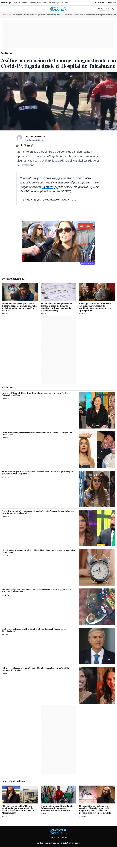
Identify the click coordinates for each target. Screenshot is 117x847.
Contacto (55, 837)
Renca (24, 2)
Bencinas (65, 2)
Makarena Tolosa (35, 2)
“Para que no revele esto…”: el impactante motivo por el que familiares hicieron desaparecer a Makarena (57, 15)
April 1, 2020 (70, 199)
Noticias (6, 52)
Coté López (17, 2)
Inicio (63, 837)
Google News (103, 9)
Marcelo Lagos (54, 2)
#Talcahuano (31, 191)
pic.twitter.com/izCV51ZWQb (56, 191)
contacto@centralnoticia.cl (48, 843)
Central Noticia (35, 136)
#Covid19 (47, 187)
